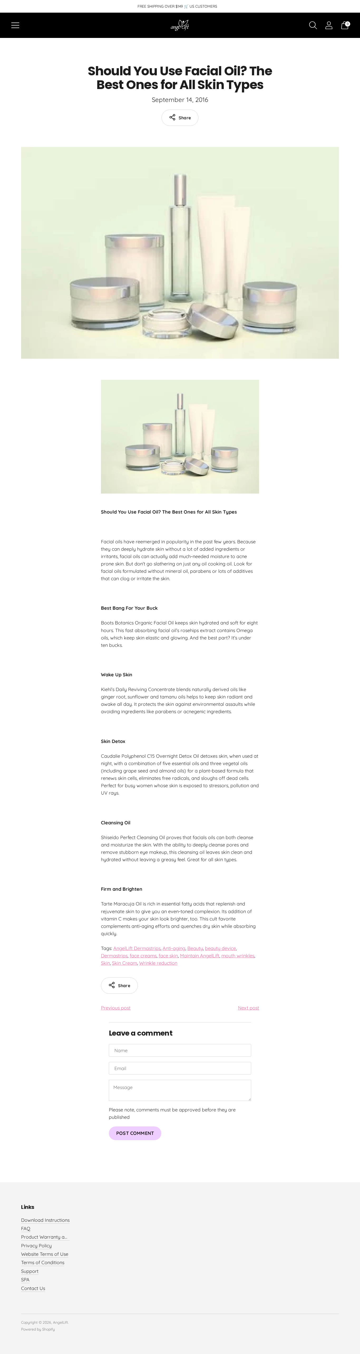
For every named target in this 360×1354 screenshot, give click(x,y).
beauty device (220, 948)
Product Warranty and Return (53, 1237)
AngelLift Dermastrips (136, 948)
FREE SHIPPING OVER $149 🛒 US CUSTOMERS (177, 6)
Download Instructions (45, 1220)
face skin (168, 956)
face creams (143, 956)
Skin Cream (124, 963)
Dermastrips (114, 956)
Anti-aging (174, 948)
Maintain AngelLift (199, 956)
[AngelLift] (180, 25)
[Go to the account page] (329, 25)
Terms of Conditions (42, 1262)
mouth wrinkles (237, 956)
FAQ (25, 1228)
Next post (248, 1008)
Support (29, 1271)
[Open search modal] (313, 25)
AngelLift (60, 1322)
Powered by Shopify (38, 1329)
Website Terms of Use (44, 1254)
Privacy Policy (36, 1246)
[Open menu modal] (15, 25)
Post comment (135, 1133)
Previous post (115, 1008)
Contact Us (33, 1288)
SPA (25, 1280)
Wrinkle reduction (158, 963)
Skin (105, 963)
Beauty (195, 948)
